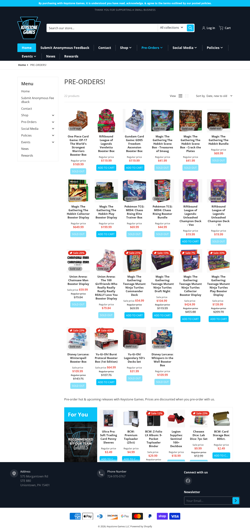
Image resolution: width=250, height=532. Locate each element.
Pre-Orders (29, 122)
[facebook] (188, 481)
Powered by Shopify (141, 526)
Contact (26, 109)
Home (25, 91)
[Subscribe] (235, 500)
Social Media (29, 129)
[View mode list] (187, 96)
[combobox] (120, 28)
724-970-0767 (116, 476)
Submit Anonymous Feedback (37, 100)
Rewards (27, 155)
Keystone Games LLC (118, 526)
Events (25, 142)
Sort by (200, 96)
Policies (26, 135)
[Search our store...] (190, 27)
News (25, 149)
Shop (24, 115)
